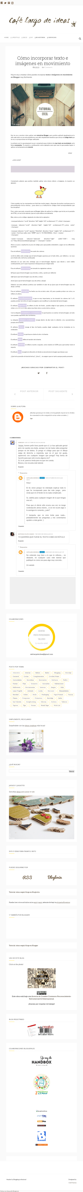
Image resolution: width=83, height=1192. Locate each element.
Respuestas (23, 473)
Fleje (24, 684)
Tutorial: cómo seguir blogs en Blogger (23, 945)
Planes (15, 698)
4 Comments (48, 67)
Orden (25, 695)
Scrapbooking (31, 702)
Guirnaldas (46, 684)
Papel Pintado (58, 695)
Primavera (38, 698)
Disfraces (55, 680)
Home (6, 37)
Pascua (70, 695)
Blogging (57, 673)
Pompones (26, 698)
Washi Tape (45, 705)
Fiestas (15, 684)
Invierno (43, 687)
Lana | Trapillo (17, 691)
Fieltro (65, 680)
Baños (47, 673)
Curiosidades (17, 680)
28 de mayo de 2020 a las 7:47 (54, 552)
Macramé (51, 691)
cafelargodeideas (32, 478)
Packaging (45, 695)
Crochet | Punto (54, 676)
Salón (60, 698)
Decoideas (30, 680)
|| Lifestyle (15, 37)
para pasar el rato (26, 792)
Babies (37, 673)
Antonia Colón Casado (26, 534)
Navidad (15, 695)
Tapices (15, 705)
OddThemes (73, 1183)
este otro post (19, 308)
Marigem (21, 442)
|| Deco (24, 37)
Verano (33, 705)
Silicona (43, 702)
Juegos (53, 687)
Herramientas (30, 687)
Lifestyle (30, 691)
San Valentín (17, 702)
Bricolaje (68, 673)
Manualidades (64, 691)
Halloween (16, 687)
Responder (21, 466)
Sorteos (54, 702)
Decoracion (43, 680)
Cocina (26, 676)
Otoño (35, 695)
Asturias (27, 673)
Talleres (64, 702)
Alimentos (16, 673)
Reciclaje (50, 698)
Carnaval (16, 676)
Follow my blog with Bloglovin (9, 1191)
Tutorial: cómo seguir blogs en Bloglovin (24, 892)
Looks (40, 691)
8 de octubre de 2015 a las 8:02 (35, 442)
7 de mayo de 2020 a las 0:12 (44, 534)
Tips (24, 705)
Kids (62, 687)
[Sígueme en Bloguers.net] (41, 1141)
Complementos (38, 676)
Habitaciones (59, 684)
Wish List (57, 705)
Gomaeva (34, 684)
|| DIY (31, 37)
